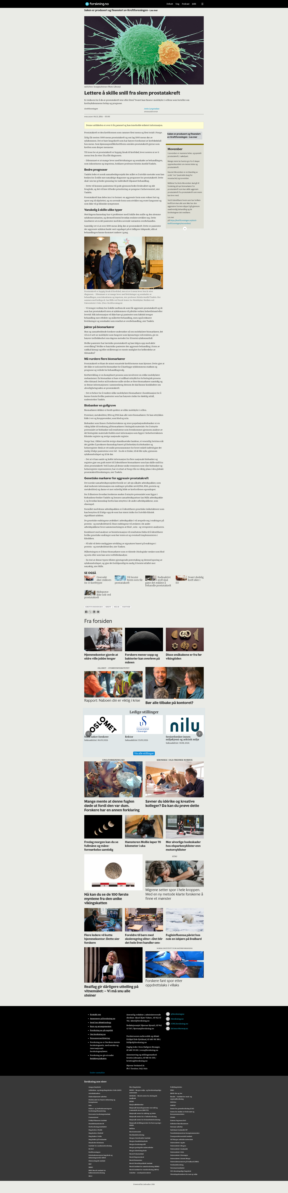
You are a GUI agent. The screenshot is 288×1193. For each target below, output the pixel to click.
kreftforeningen (94, 607)
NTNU (131, 1101)
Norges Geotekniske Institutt (139, 1138)
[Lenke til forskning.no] (123, 3)
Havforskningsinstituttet (98, 1127)
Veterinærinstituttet (177, 1168)
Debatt (170, 4)
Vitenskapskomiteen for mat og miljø (183, 1174)
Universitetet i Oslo (177, 1152)
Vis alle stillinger (144, 753)
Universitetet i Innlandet (179, 1149)
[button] (88, 734)
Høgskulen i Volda (95, 1136)
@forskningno (177, 1014)
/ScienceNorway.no (179, 1028)
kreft (108, 607)
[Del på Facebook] (86, 612)
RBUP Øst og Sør (176, 1093)
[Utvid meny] (202, 4)
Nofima (132, 1128)
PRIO (172, 1090)
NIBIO (91, 1167)
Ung (177, 4)
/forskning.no (177, 1019)
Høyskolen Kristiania (96, 1143)
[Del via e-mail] (98, 612)
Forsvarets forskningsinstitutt (99, 1114)
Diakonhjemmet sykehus (98, 1096)
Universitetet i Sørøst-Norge (180, 1158)
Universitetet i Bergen (178, 1146)
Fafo (90, 1105)
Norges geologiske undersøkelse (141, 1147)
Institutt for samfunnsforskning (100, 1146)
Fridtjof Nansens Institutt (98, 1120)
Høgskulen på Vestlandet (98, 1139)
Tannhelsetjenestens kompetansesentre (184, 1133)
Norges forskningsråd (137, 1144)
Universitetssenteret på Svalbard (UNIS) (184, 1162)
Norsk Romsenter (135, 1160)
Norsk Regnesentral (136, 1157)
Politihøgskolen (176, 1087)
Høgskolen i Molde (95, 1130)
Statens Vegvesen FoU (178, 1120)
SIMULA (173, 1102)
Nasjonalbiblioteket (136, 1104)
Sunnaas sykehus (176, 1127)
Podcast (185, 4)
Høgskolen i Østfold (96, 1133)
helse (116, 607)
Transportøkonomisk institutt (181, 1136)
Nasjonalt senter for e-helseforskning (143, 1116)
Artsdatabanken (94, 1093)
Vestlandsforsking (177, 1165)
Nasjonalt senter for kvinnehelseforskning (144, 1120)
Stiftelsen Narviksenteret (179, 1123)
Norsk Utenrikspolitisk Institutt (140, 1163)
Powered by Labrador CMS (144, 1184)
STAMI (172, 1117)
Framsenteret (93, 1117)
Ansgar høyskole (95, 1087)
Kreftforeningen (94, 1152)
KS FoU (91, 1149)
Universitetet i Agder (177, 1143)
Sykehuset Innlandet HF (179, 1130)
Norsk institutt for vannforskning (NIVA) (144, 1170)
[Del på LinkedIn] (94, 612)
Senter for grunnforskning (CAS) (182, 1108)
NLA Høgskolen (135, 1087)
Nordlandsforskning (136, 1135)
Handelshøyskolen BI (96, 1123)
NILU (90, 1176)
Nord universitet (135, 1132)
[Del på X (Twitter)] (90, 612)
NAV (90, 1164)
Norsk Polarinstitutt (136, 1154)
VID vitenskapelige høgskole (180, 1171)
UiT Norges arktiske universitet (181, 1139)
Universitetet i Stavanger (179, 1155)
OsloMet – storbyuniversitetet (140, 1173)
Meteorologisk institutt (97, 1161)
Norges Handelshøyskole (138, 1141)
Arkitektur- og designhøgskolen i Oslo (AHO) (105, 1090)
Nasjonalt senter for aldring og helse (142, 1113)
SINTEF (173, 1105)
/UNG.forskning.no (179, 1024)
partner (126, 607)
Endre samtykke (97, 1073)
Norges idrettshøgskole (138, 1150)
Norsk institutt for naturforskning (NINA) (144, 1166)
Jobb (194, 4)
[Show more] (185, 228)
